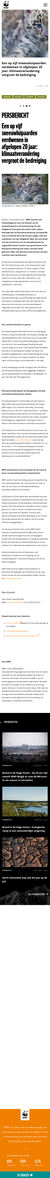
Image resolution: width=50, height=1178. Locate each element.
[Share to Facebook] (20, 106)
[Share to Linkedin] (23, 106)
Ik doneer (23, 1174)
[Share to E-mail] (29, 106)
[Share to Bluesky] (27, 106)
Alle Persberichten (36, 894)
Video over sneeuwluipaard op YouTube (22, 636)
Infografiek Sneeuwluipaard (17, 631)
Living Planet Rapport (23, 440)
